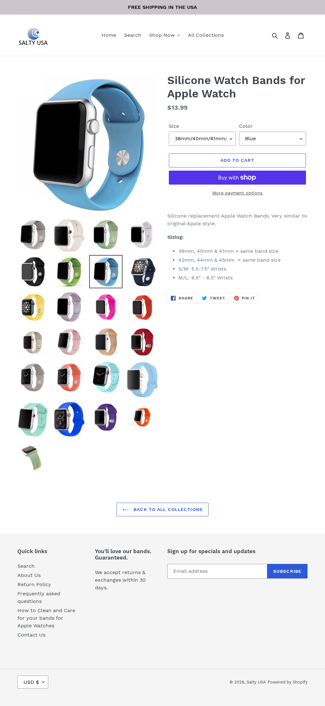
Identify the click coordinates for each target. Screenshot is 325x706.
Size (174, 126)
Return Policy (34, 584)
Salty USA (256, 682)
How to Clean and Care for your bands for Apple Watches (46, 618)
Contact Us (31, 635)
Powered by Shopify (288, 682)
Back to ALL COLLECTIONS (167, 509)
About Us (29, 575)
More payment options (237, 192)
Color (246, 126)
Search (26, 566)
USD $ (31, 682)
